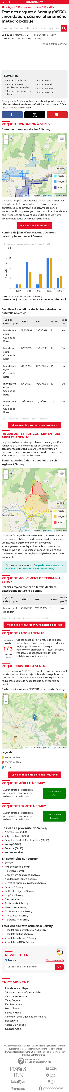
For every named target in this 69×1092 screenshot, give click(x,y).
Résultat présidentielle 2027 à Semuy (25, 930)
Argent (11, 7)
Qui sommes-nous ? (13, 1046)
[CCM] (50, 1069)
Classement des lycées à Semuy (22, 875)
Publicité (52, 1046)
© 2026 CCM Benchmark (34, 1055)
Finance (11, 960)
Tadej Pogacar (13, 1000)
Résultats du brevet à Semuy (20, 938)
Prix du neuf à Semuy (16, 915)
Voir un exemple (55, 960)
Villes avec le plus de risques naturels (34, 425)
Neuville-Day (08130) (16, 832)
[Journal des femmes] (18, 1069)
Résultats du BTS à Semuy (19, 942)
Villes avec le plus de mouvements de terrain (34, 624)
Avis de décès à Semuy (17, 866)
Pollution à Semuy (15, 870)
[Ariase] (18, 1088)
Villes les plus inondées (34, 225)
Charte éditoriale (39, 1046)
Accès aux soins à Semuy (18, 911)
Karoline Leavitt (13, 1004)
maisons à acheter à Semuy (38, 568)
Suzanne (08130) (14, 848)
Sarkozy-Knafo (13, 1012)
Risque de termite (45, 92)
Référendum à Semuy (17, 919)
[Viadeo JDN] (50, 1082)
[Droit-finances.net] (50, 1075)
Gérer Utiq (29, 1052)
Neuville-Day (22, 34)
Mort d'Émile (12, 1008)
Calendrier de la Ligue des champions (25, 1016)
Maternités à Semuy (16, 907)
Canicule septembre (16, 996)
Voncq (37, 38)
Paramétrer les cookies (14, 1052)
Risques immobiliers (29, 7)
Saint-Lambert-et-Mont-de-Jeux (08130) (27, 840)
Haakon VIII (11, 1020)
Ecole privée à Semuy (16, 903)
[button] (6, 137)
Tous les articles (14, 1049)
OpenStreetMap (48, 196)
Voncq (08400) (13, 844)
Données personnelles (52, 1049)
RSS (25, 1049)
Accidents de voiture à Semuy (21, 879)
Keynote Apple (13, 1028)
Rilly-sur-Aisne (40, 34)
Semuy (9, 862)
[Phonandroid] (50, 1088)
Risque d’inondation (16, 80)
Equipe (27, 1046)
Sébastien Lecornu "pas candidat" (23, 992)
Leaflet (27, 196)
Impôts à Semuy (14, 895)
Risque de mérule (45, 88)
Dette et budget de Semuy (19, 891)
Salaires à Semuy (14, 887)
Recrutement (34, 1049)
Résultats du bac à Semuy (19, 934)
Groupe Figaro (59, 1052)
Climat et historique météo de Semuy (25, 883)
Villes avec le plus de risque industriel (35, 774)
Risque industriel (44, 84)
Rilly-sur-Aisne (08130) (17, 836)
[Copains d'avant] (18, 1082)
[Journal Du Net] (18, 1075)
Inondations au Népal (17, 988)
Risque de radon (44, 80)
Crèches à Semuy (14, 899)
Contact (61, 1046)
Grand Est (49, 7)
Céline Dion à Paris (15, 1024)
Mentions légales (43, 1052)
